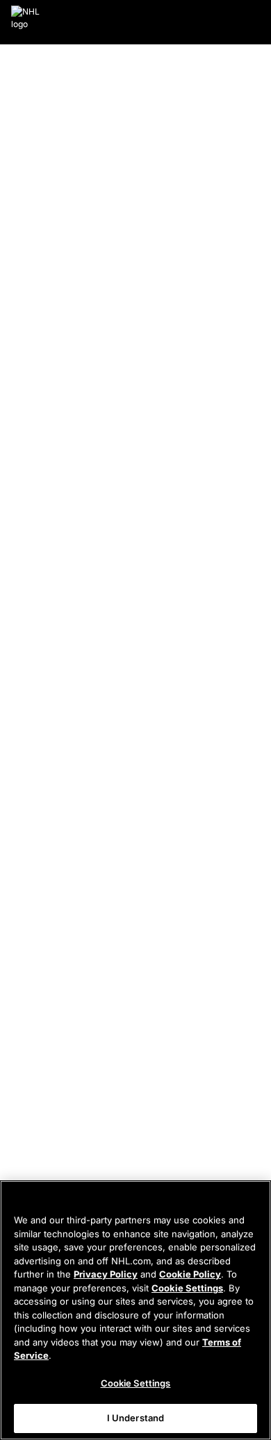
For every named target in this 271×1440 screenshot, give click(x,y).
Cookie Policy (190, 1274)
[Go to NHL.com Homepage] (25, 22)
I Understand (136, 1417)
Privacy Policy (106, 1274)
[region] (135, 1310)
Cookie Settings (187, 1288)
